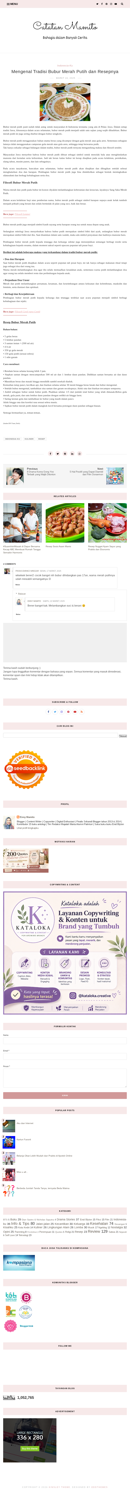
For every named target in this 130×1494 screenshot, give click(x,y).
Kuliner (29, 439)
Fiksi (98, 1219)
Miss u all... (22, 1172)
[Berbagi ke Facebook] (50, 453)
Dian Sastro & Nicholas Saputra (38, 1220)
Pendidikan (32, 1232)
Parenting (20, 1232)
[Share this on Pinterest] (65, 453)
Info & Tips (20, 1223)
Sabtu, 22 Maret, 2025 (54, 601)
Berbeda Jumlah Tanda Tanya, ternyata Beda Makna (43, 1188)
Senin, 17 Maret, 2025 (50, 571)
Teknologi (23, 1235)
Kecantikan (62, 1223)
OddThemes (99, 1487)
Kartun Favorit (24, 1139)
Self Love (10, 1235)
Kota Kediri (24, 1227)
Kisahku (8, 1227)
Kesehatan (99, 1223)
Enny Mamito (34, 601)
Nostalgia (117, 1227)
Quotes (58, 1232)
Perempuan (45, 1232)
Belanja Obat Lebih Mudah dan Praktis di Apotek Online (44, 1155)
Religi (68, 1232)
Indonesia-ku (65, 65)
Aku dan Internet (25, 1123)
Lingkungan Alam (58, 1227)
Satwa (112, 1232)
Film (107, 1219)
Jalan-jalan (43, 1223)
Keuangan (120, 1224)
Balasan (22, 594)
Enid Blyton (86, 1219)
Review (94, 1231)
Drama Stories (66, 1219)
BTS (5, 1220)
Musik (91, 1227)
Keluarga (79, 1223)
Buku (13, 1219)
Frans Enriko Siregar (27, 571)
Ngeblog (102, 1227)
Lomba (78, 1227)
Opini (6, 1231)
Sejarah (123, 1232)
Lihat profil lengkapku (28, 828)
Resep (41, 439)
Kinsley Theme (59, 1487)
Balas (18, 585)
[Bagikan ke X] (57, 453)
